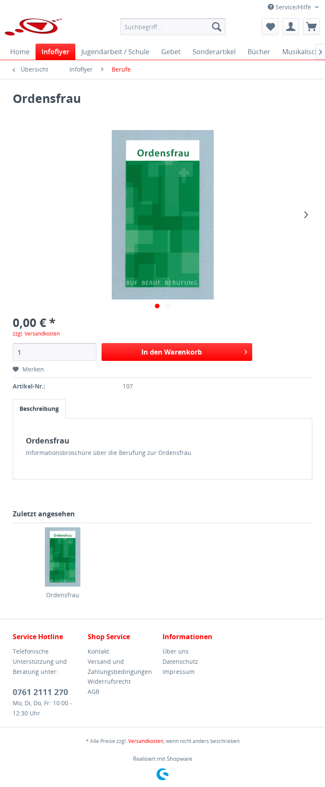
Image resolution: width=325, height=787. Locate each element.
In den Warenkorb (171, 352)
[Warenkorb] (311, 26)
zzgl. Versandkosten (36, 333)
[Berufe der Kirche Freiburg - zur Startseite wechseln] (33, 28)
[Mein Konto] (290, 26)
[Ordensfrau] (63, 557)
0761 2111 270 (40, 692)
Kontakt (98, 651)
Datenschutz (180, 661)
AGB (93, 691)
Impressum (178, 672)
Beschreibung (39, 409)
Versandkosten (145, 741)
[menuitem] (173, 26)
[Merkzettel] (270, 26)
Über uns (175, 651)
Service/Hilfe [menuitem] (293, 7)
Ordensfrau (62, 595)
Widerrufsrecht (109, 681)
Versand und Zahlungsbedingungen (120, 666)
